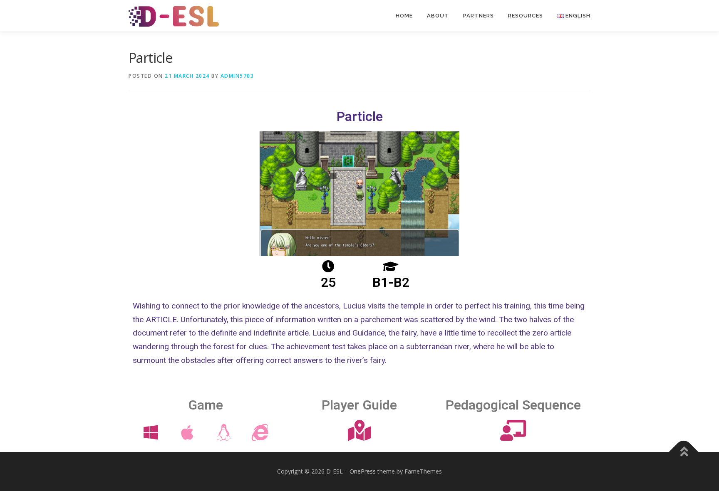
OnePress (363, 471)
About (438, 15)
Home (404, 15)
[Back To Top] (684, 452)
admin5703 (237, 75)
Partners (478, 15)
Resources (525, 15)
